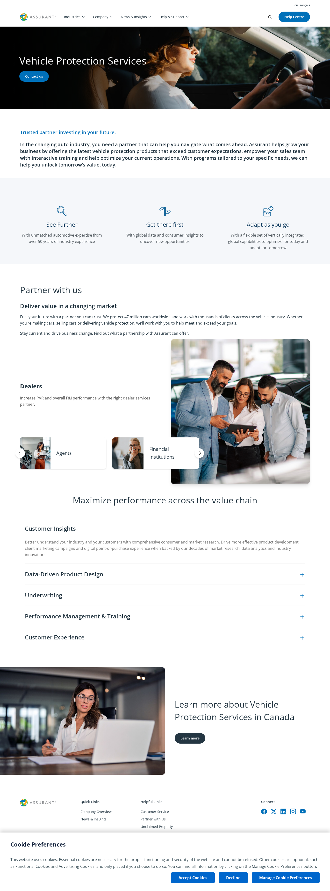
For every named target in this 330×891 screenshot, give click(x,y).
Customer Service (155, 811)
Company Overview (96, 811)
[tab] (62, 453)
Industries (72, 16)
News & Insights (134, 16)
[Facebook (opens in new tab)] (264, 811)
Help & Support (171, 16)
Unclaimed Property (157, 826)
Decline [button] (233, 877)
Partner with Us (153, 819)
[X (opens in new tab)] (274, 811)
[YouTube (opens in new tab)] (303, 811)
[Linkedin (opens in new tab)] (283, 811)
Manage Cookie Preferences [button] (285, 877)
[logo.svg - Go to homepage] (38, 17)
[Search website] (270, 17)
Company (100, 16)
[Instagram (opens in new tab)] (293, 811)
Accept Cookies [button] (193, 877)
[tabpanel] (165, 583)
